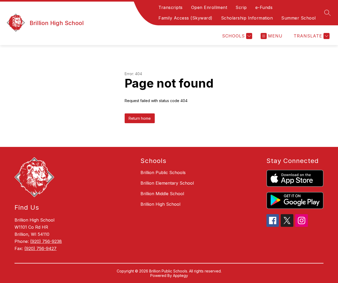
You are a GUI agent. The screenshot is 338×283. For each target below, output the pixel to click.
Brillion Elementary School (167, 183)
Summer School (298, 18)
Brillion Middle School (162, 193)
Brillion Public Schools (163, 172)
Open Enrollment (209, 7)
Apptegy (180, 275)
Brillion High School (160, 204)
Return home (140, 118)
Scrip (241, 7)
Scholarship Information (247, 18)
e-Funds (264, 7)
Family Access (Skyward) (185, 18)
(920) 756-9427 (40, 248)
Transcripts (170, 7)
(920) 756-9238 (46, 241)
